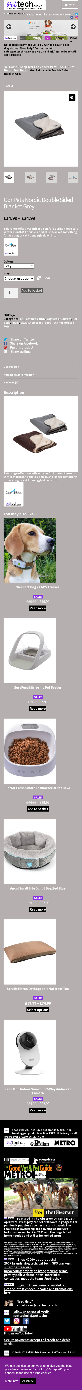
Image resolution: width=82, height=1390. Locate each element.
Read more (38, 608)
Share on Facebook (24, 343)
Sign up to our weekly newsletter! (42, 1285)
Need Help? (25, 1301)
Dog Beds (20, 70)
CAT (22, 319)
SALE (63, 67)
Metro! (66, 14)
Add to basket (31, 290)
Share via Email (21, 351)
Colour (8, 261)
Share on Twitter (22, 339)
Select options (38, 1010)
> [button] (73, 27)
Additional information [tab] (19, 374)
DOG (42, 319)
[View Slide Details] (41, 28)
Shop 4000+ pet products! (37, 1259)
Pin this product (21, 347)
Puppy (15, 323)
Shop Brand (35, 323)
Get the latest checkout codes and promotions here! (38, 1291)
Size (7, 274)
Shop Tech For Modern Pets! (38, 67)
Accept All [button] (28, 1380)
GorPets (65, 319)
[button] (72, 97)
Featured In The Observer (43, 14)
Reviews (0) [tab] (11, 382)
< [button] (9, 27)
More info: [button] (11, 1381)
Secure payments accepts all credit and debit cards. (37, 1342)
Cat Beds (32, 319)
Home (13, 67)
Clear (46, 278)
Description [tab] (11, 367)
